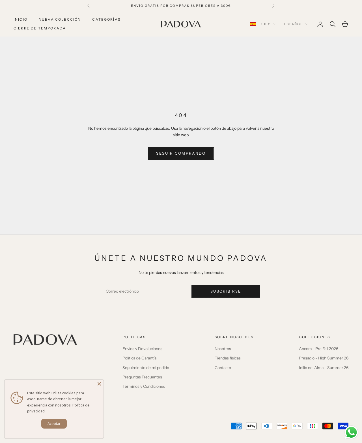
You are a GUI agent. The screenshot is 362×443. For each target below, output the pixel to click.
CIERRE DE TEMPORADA (40, 28)
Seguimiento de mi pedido (145, 367)
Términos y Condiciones (143, 386)
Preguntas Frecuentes (142, 377)
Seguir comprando (181, 153)
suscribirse (225, 291)
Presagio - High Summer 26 (323, 358)
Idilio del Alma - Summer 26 (323, 367)
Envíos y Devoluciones (142, 348)
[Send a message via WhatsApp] (351, 432)
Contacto (223, 367)
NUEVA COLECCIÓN (60, 19)
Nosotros (223, 348)
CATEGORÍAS (106, 19)
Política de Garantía (139, 358)
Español (293, 24)
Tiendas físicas (228, 358)
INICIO (20, 19)
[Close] (99, 384)
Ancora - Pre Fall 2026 (318, 348)
